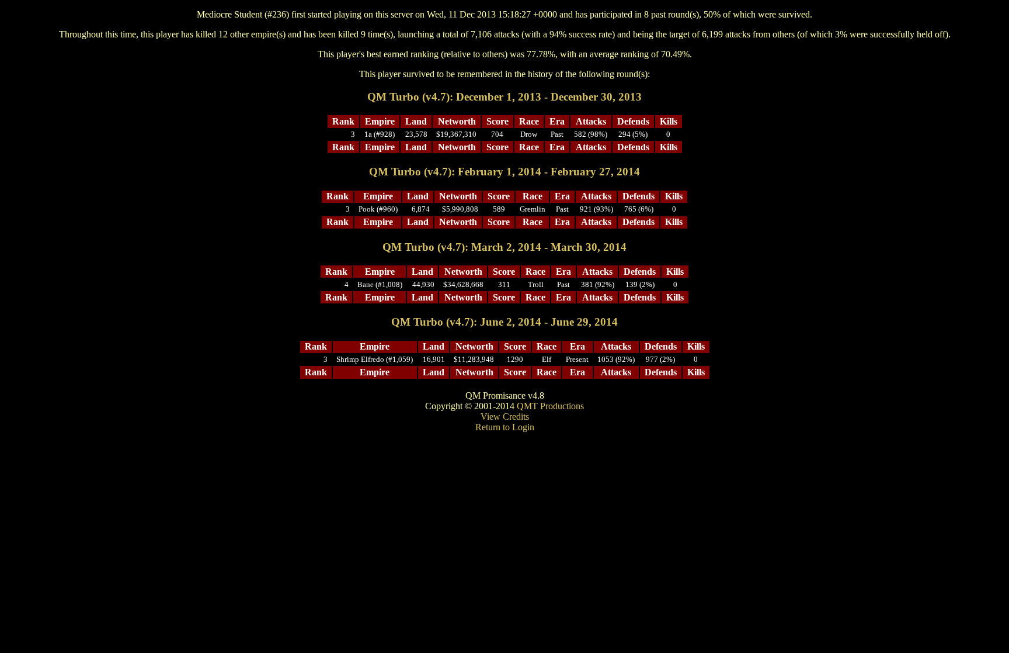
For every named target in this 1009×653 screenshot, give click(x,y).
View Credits (505, 416)
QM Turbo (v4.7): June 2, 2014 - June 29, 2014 (504, 322)
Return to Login (504, 427)
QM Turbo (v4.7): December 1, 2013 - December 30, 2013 (504, 97)
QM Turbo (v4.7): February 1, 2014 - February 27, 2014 (504, 171)
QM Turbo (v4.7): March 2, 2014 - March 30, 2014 (504, 247)
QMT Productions (550, 406)
